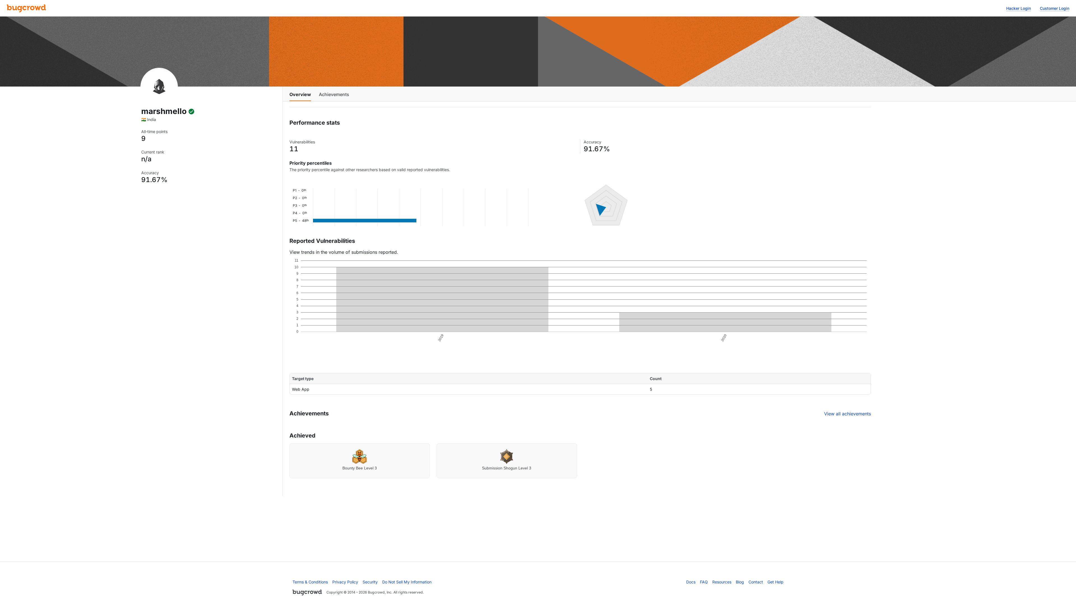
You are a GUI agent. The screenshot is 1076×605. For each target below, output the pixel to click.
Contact (755, 582)
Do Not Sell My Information (407, 582)
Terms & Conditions (310, 582)
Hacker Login (1018, 8)
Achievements (334, 94)
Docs (690, 582)
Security (370, 582)
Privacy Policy (345, 582)
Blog (740, 582)
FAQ (704, 582)
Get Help (775, 582)
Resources (721, 582)
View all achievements (847, 413)
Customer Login (1054, 8)
